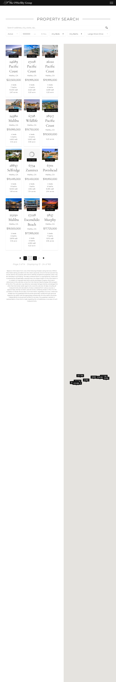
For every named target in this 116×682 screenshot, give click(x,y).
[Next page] (44, 258)
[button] (94, 377)
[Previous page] (20, 258)
